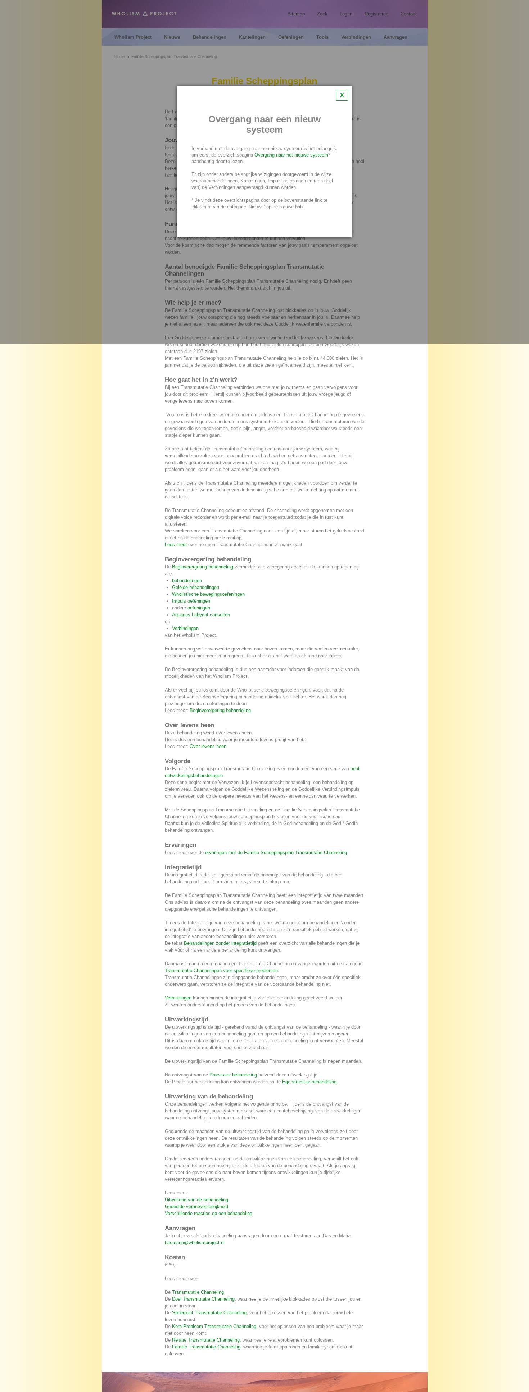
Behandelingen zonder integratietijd (220, 943)
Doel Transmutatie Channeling (203, 1299)
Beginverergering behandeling (202, 567)
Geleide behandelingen (195, 587)
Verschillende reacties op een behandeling (208, 1213)
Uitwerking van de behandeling (196, 1199)
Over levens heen (208, 746)
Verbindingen (185, 628)
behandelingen (187, 580)
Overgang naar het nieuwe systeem (291, 155)
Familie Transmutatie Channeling (206, 1347)
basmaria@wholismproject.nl (195, 1242)
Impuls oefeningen (191, 601)
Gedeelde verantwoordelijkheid (196, 1206)
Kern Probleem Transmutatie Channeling (214, 1326)
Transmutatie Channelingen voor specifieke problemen (221, 970)
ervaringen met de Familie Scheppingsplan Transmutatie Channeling (276, 852)
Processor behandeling (233, 1075)
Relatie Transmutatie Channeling (206, 1340)
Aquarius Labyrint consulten (201, 614)
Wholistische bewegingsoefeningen (208, 594)
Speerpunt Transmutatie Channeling (209, 1312)
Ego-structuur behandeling (309, 1081)
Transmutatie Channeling (198, 1292)
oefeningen (198, 608)
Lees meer (176, 544)
